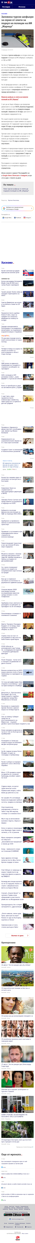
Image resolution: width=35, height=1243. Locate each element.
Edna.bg (11, 1209)
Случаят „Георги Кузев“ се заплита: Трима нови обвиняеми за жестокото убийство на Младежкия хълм (12, 896)
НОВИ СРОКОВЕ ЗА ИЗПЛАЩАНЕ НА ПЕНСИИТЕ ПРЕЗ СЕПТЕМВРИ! (14, 1116)
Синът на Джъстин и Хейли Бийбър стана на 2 (15, 1174)
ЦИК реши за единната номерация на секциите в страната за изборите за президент (10, 366)
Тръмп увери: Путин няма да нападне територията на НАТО (11, 293)
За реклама (11, 1223)
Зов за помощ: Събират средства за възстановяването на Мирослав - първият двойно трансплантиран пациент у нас (15, 720)
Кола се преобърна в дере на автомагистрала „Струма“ (11, 386)
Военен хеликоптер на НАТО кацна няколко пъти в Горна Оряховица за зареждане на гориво (11, 673)
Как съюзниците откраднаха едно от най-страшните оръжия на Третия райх (14, 1162)
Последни (6, 7)
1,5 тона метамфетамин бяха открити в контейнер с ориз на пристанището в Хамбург (11, 683)
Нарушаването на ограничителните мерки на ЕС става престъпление (11, 440)
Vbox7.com (11, 1206)
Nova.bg (21, 1209)
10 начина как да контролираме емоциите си (17, 1016)
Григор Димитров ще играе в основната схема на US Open (11, 304)
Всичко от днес (17, 936)
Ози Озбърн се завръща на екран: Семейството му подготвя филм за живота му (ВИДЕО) (11, 873)
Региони (22, 7)
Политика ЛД (20, 1227)
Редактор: (4, 200)
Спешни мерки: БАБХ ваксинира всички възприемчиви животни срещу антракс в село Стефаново (10, 593)
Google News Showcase (10, 175)
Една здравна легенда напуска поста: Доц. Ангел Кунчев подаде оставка (11, 860)
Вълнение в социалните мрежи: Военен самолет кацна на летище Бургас (10, 708)
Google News (8, 217)
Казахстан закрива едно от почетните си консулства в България (11, 479)
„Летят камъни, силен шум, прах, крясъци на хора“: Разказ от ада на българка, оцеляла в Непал (11, 916)
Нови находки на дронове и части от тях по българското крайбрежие (11, 732)
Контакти (28, 1223)
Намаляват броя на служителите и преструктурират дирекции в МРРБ (11, 490)
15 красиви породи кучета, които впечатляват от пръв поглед (11, 340)
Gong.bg (17, 1206)
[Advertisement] (17, 239)
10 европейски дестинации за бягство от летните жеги (15, 989)
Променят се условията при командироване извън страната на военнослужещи (11, 534)
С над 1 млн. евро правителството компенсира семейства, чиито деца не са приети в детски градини (11, 399)
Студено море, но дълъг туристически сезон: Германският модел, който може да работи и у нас (11, 789)
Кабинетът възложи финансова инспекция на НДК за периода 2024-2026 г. (11, 512)
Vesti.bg (16, 1209)
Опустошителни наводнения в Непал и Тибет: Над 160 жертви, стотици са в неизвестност (11, 810)
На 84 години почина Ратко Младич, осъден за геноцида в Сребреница (11, 753)
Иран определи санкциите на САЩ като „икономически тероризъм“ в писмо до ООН (11, 841)
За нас (5, 1223)
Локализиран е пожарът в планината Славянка (11, 614)
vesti (4, 1188)
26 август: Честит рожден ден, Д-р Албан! (15, 965)
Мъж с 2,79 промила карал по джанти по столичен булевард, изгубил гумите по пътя (11, 775)
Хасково (7, 262)
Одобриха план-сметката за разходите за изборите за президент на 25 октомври (11, 604)
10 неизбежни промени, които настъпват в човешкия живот (16, 1040)
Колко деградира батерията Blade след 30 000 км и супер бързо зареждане (11, 283)
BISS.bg (13, 1207)
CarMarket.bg (7, 1207)
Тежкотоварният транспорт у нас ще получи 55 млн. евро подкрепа (11, 545)
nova (4, 1167)
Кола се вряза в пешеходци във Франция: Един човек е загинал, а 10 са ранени (11, 830)
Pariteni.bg (5, 1209)
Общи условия (25, 1233)
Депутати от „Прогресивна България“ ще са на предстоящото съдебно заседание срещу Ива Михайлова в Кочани (11, 696)
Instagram (23, 175)
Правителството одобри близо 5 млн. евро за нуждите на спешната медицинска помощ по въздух (10, 316)
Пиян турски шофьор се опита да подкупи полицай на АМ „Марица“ (16, 190)
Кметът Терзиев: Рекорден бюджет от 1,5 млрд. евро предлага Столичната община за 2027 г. (11, 626)
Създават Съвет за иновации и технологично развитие (11, 450)
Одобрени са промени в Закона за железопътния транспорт (10, 522)
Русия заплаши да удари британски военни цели (10, 271)
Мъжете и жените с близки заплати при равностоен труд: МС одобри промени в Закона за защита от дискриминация (11, 557)
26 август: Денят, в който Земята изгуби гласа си (16, 1184)
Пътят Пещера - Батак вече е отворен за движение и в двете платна (11, 661)
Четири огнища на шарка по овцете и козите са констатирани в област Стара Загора (11, 351)
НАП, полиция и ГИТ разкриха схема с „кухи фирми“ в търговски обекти (11, 377)
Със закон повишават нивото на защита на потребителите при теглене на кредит (11, 569)
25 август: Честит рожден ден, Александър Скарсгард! (16, 1065)
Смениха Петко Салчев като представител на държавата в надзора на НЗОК (11, 501)
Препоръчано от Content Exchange (24, 1147)
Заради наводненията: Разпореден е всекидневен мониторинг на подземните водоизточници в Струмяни (11, 329)
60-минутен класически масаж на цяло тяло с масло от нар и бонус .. (11, 466)
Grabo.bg (26, 1207)
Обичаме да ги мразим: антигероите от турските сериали (14, 1090)
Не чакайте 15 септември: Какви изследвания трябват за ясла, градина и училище (11, 800)
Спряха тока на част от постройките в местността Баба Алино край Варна (11, 637)
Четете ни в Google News (18, 1219)
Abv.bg (6, 1206)
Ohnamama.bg (19, 1207)
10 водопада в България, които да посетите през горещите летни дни (16, 1141)
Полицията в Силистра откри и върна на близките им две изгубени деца (11, 742)
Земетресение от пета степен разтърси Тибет (9, 926)
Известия (29, 1227)
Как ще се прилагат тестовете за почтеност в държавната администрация (11, 580)
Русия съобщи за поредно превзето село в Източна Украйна (11, 763)
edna (4, 1177)
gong (4, 1200)
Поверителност (9, 1227)
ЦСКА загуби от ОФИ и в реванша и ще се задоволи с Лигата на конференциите (17, 1195)
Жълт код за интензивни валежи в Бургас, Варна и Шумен (10, 821)
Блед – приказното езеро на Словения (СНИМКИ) (10, 850)
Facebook (18, 217)
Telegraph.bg (27, 1209)
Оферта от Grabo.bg (6, 460)
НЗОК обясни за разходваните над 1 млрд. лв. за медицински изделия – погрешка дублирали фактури (11, 649)
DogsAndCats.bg (24, 1206)
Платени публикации (20, 1223)
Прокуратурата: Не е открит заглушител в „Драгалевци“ (11, 906)
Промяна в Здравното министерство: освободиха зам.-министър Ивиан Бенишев (11, 430)
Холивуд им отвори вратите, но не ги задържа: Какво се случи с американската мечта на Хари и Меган (11, 885)
